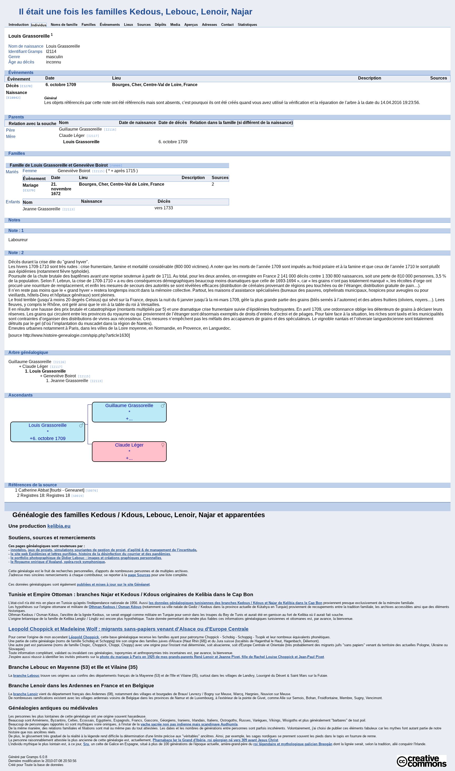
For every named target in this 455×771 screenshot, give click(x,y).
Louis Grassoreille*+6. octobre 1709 (48, 432)
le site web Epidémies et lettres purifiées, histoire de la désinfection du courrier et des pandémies (90, 554)
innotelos (18, 550)
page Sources (139, 575)
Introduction (19, 25)
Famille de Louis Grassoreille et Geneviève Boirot (66, 165)
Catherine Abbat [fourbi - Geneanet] (58, 490)
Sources (144, 25)
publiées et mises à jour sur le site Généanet (113, 584)
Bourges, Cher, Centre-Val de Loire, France (154, 84)
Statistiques (247, 25)
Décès (19, 85)
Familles (89, 25)
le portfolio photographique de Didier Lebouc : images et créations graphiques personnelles (86, 558)
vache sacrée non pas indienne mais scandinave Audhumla (189, 724)
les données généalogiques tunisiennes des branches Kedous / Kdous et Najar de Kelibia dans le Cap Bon (235, 603)
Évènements (110, 25)
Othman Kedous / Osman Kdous (115, 607)
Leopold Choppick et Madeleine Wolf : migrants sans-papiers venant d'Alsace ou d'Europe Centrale (128, 629)
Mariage (30, 187)
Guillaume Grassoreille (88, 129)
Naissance (16, 95)
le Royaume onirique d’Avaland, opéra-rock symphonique (58, 562)
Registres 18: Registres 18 (52, 495)
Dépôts (160, 25)
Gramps (32, 757)
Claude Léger (79, 135)
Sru (86, 744)
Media (175, 25)
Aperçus (191, 25)
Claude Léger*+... (129, 451)
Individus (38, 25)
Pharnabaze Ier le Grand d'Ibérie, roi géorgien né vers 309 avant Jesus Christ (215, 740)
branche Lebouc (26, 676)
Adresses (209, 25)
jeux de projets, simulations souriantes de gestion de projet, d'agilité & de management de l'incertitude (112, 550)
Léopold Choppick (84, 637)
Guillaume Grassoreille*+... (129, 412)
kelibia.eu (59, 526)
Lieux (128, 25)
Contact (227, 25)
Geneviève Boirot (81, 171)
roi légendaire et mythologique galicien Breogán (292, 744)
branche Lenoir (25, 694)
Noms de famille (64, 25)
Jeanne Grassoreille (49, 209)
